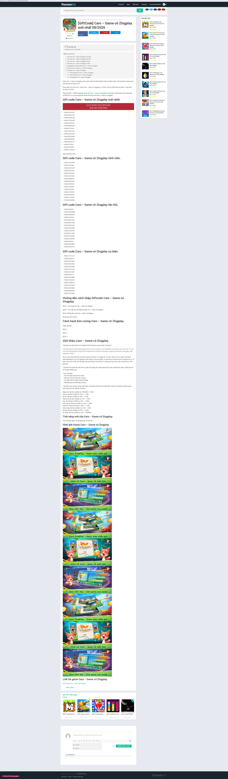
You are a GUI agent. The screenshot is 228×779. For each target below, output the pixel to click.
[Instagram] (155, 9)
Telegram (116, 32)
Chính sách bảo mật (78, 776)
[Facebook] (147, 9)
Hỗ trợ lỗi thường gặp (10, 776)
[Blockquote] (89, 741)
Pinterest (105, 32)
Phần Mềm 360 (72, 47)
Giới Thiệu (64, 776)
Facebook (80, 34)
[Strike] (81, 741)
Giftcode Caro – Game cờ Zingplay (95, 93)
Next (72, 687)
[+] (99, 740)
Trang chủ (121, 4)
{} (96, 740)
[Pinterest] (163, 9)
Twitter (94, 32)
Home (80, 19)
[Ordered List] (84, 741)
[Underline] (79, 741)
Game (128, 4)
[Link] (94, 741)
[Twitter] (151, 9)
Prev (67, 687)
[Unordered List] (86, 741)
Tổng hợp (144, 4)
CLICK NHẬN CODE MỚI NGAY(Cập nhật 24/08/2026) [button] (98, 106)
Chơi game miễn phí (155, 4)
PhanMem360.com (82, 774)
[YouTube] (159, 9)
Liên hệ (70, 776)
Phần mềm (136, 4)
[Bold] (74, 741)
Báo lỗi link (70, 38)
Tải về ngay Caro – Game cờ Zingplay (74, 683)
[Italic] (76, 741)
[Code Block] (91, 741)
